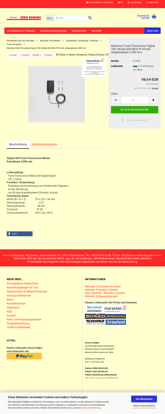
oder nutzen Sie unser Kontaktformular (102, 378)
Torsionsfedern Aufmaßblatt (100, 2)
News (10, 299)
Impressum (13, 307)
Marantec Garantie (114, 293)
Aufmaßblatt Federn (21, 31)
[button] (120, 4)
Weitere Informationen (144, 405)
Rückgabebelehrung (18, 323)
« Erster (12, 55)
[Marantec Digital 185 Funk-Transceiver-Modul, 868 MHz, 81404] (56, 94)
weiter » (36, 55)
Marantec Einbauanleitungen (101, 296)
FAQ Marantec (94, 293)
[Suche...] (90, 18)
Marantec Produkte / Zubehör (101, 289)
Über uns (152, 31)
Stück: (114, 93)
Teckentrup (79, 31)
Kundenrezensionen (44, 144)
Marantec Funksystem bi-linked (103, 286)
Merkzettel (153, 2)
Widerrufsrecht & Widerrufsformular (27, 291)
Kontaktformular (16, 303)
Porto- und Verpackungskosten (24, 319)
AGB (9, 311)
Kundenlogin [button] (136, 2)
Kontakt (11, 315)
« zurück (24, 55)
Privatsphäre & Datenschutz (23, 283)
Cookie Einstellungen (18, 327)
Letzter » (49, 55)
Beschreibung (18, 144)
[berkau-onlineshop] (24, 17)
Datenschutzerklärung (90, 408)
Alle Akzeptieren (144, 399)
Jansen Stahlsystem (53, 31)
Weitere (96, 31)
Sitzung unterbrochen (19, 295)
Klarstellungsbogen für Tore (22, 287)
